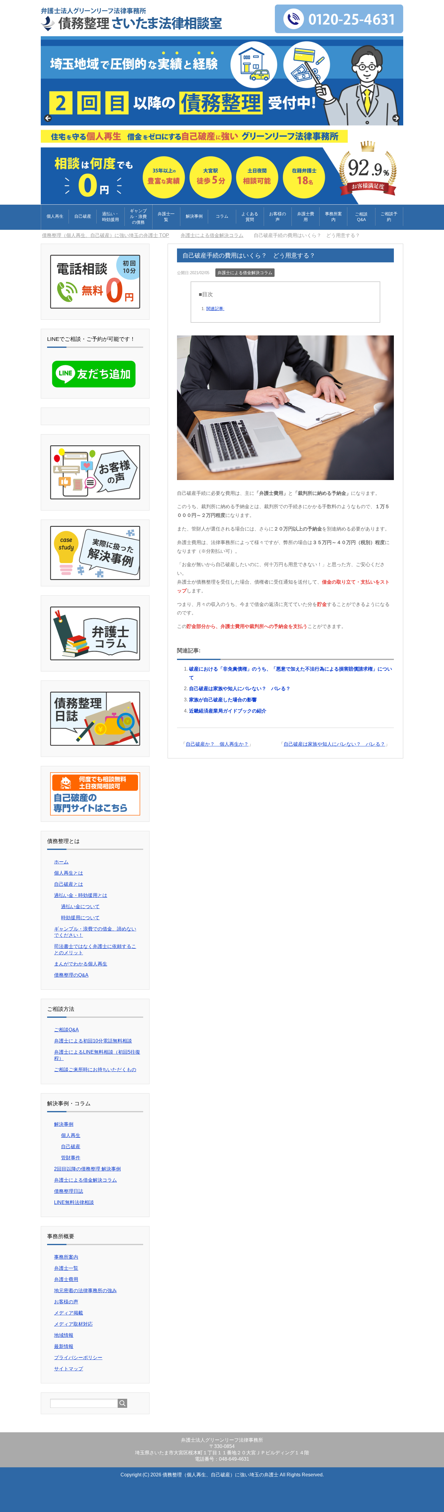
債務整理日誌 (68, 1191)
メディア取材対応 (73, 1324)
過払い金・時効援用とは (80, 895)
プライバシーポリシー (78, 1357)
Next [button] (395, 118)
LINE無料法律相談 (74, 1202)
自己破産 (82, 216)
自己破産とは (68, 884)
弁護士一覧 (166, 216)
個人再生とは (68, 873)
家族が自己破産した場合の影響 (223, 699)
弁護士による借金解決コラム (244, 272)
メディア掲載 (68, 1312)
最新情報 (63, 1346)
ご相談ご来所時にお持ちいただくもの (95, 1069)
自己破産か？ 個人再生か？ (217, 744)
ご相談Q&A (361, 217)
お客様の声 (277, 216)
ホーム (61, 861)
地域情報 (63, 1335)
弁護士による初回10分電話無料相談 (93, 1040)
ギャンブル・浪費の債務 (138, 216)
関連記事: (215, 308)
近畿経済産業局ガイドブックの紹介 (227, 710)
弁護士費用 (305, 216)
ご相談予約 (389, 216)
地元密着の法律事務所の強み (85, 1290)
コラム (222, 216)
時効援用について (80, 917)
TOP (109, 235)
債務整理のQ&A (71, 975)
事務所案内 (333, 216)
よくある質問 (249, 216)
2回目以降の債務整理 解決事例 (87, 1168)
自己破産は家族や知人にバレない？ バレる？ (240, 688)
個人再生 (55, 216)
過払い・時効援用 (110, 216)
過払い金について (80, 906)
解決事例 (194, 216)
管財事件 (70, 1157)
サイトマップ (68, 1368)
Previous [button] (48, 118)
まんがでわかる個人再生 (80, 963)
